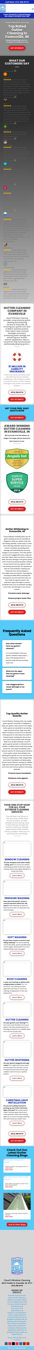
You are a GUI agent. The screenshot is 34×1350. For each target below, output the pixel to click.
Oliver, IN (23, 1330)
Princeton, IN (11, 1304)
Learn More (17, 875)
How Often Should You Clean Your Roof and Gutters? (16, 1184)
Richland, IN (15, 1330)
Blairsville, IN (22, 1319)
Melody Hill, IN (13, 1321)
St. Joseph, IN (15, 1315)
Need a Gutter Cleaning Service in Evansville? (16, 1167)
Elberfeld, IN (17, 1334)
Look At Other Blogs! (17, 1224)
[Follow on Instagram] (9, 1343)
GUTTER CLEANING (17, 1019)
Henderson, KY (12, 1313)
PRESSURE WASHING (17, 898)
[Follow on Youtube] (24, 1343)
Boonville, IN (12, 1295)
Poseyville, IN (22, 1332)
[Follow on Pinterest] (27, 1343)
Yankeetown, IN (15, 1323)
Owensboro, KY (16, 1308)
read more (9, 1170)
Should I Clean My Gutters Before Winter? (16, 1214)
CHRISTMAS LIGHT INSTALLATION (17, 1101)
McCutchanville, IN (17, 1300)
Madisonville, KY (16, 1310)
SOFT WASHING (17, 937)
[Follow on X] (13, 1343)
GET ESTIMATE (17, 48)
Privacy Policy (12, 1338)
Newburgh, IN (20, 1302)
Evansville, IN (15, 1297)
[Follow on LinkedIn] (20, 1343)
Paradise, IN (15, 1326)
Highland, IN (12, 1319)
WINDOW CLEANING (17, 859)
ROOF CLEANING (17, 979)
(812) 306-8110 (17, 392)
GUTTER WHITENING (17, 1060)
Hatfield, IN (12, 1332)
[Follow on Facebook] (6, 1343)
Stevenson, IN (21, 1317)
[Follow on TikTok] (17, 1343)
